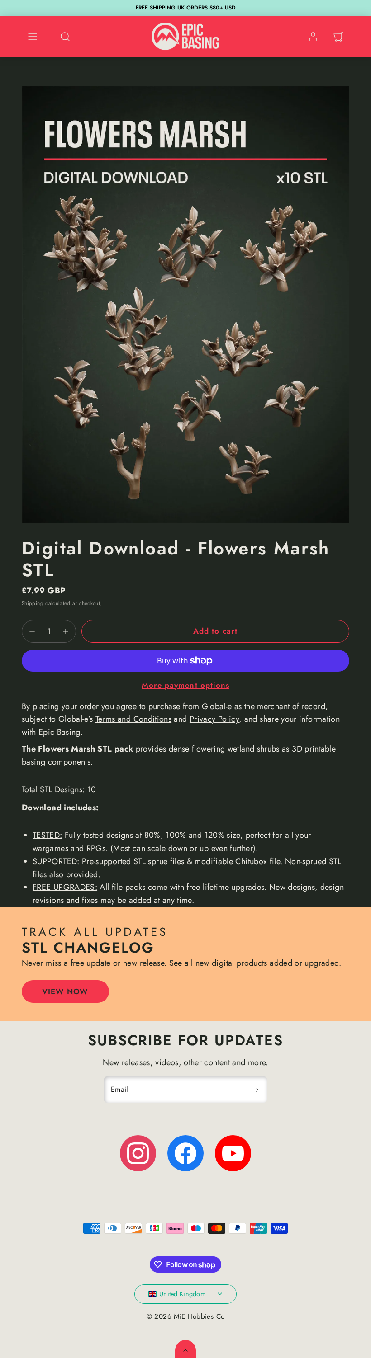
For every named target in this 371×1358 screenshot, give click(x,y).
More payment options (185, 685)
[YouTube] (233, 1153)
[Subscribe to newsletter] (257, 1089)
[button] (32, 36)
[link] (313, 36)
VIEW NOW (65, 991)
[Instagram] (138, 1153)
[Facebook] (185, 1153)
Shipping (32, 603)
